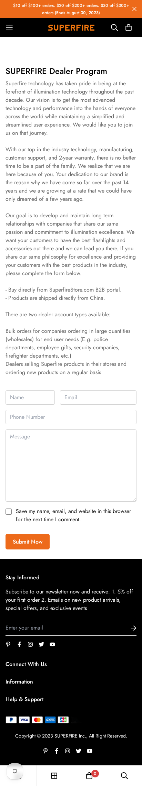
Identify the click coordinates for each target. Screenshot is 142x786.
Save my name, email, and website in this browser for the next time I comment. (73, 515)
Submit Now (27, 542)
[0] (89, 775)
